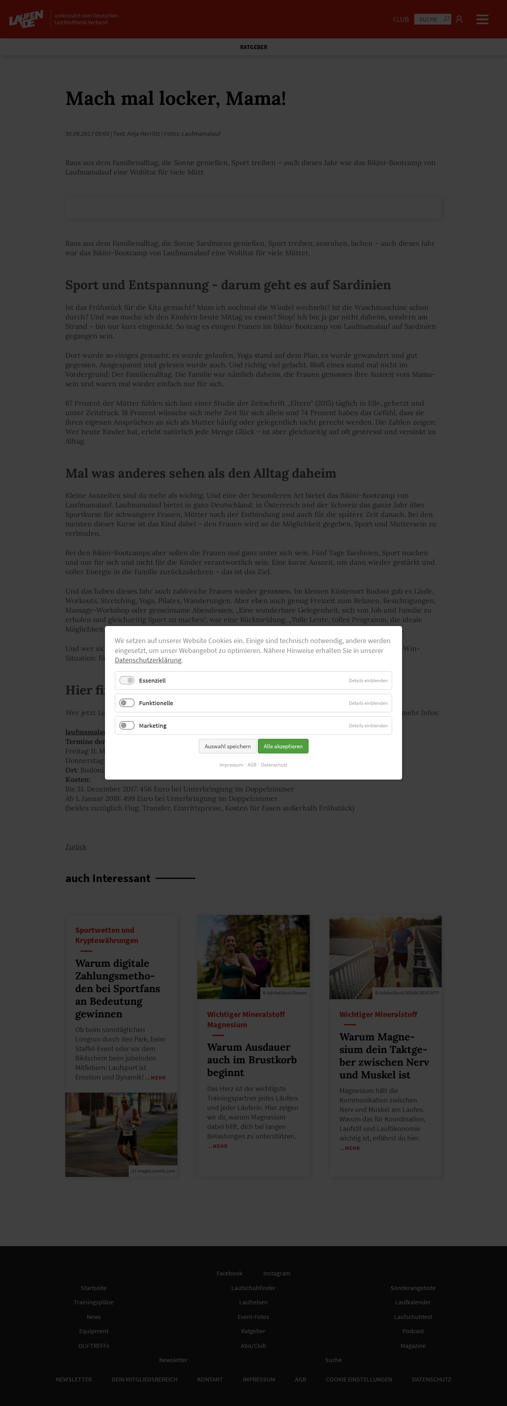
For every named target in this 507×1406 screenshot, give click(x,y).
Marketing (152, 726)
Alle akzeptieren (283, 746)
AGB (252, 765)
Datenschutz (274, 765)
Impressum (231, 765)
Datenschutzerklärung (148, 660)
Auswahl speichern (228, 746)
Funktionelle (156, 703)
